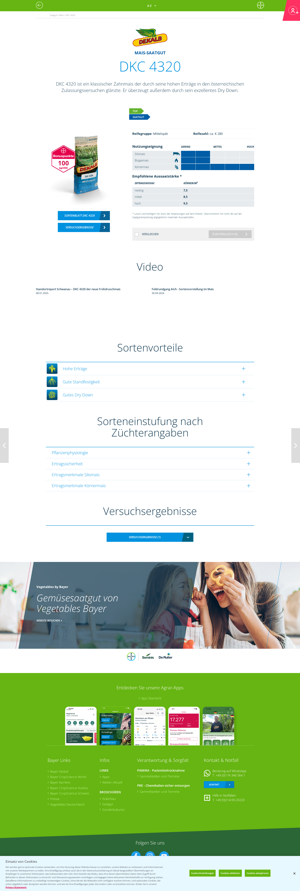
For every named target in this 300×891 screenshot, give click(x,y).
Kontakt (214, 784)
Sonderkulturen (113, 810)
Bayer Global (59, 771)
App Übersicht (151, 698)
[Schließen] (294, 873)
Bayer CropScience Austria (69, 788)
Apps (105, 777)
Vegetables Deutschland (67, 804)
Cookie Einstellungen (202, 873)
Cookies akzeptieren (258, 873)
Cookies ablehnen (230, 873)
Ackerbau (109, 799)
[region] (150, 873)
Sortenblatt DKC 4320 (79, 215)
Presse (55, 799)
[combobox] (150, 537)
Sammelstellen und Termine (160, 776)
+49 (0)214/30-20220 (230, 800)
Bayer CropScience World (68, 777)
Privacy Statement (16, 887)
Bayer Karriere (60, 782)
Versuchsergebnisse (80, 227)
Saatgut (107, 804)
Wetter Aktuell (112, 782)
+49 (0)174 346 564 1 (230, 775)
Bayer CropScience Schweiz (69, 793)
